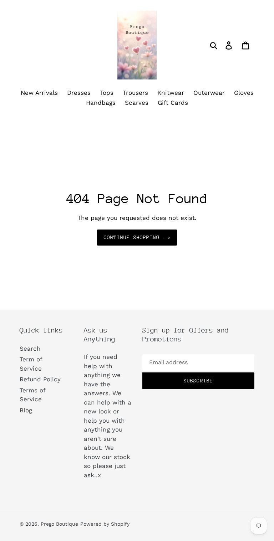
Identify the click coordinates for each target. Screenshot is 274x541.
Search (30, 348)
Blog (26, 410)
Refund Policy (40, 379)
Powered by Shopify (105, 524)
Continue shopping (131, 237)
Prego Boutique (59, 524)
